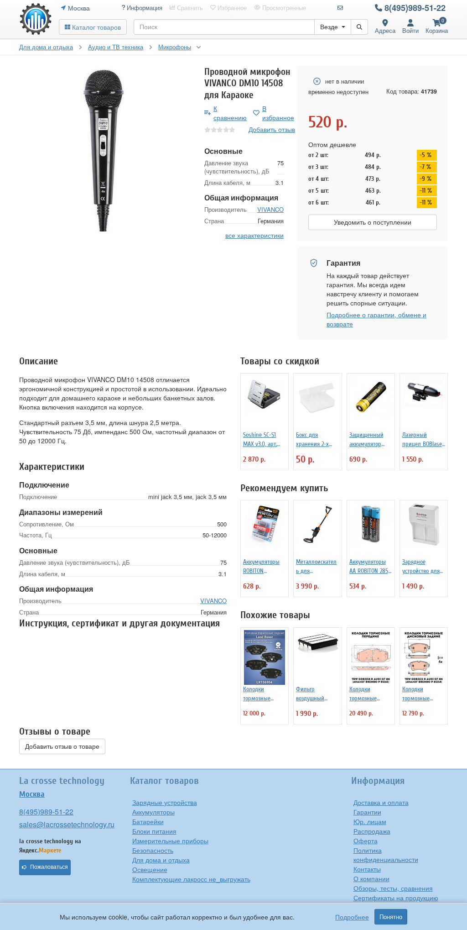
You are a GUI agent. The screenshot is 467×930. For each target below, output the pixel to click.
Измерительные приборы (170, 840)
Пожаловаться (49, 867)
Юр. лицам (369, 821)
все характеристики (254, 235)
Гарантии (367, 811)
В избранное (278, 113)
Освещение (149, 869)
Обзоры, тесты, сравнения (393, 888)
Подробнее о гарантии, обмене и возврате (376, 319)
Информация (143, 8)
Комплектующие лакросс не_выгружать (191, 878)
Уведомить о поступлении (372, 222)
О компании (371, 878)
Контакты (367, 868)
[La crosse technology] (35, 19)
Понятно (390, 917)
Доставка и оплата (381, 802)
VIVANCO (270, 209)
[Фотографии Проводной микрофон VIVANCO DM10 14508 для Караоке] (105, 148)
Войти (410, 30)
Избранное (231, 8)
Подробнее (352, 916)
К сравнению (230, 113)
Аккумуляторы (153, 811)
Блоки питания (154, 830)
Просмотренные (283, 8)
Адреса (385, 30)
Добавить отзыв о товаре (62, 746)
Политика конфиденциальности (385, 855)
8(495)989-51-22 (415, 8)
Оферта (365, 840)
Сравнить (189, 8)
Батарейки (148, 821)
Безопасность (152, 850)
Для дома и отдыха (161, 859)
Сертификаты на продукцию (395, 897)
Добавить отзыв (272, 129)
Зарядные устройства (164, 802)
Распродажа (371, 830)
